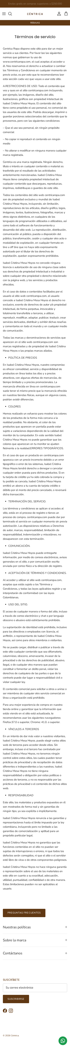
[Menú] (4, 14)
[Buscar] (12, 14)
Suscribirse (16, 999)
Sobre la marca (14, 940)
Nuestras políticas (17, 927)
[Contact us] (63, 1040)
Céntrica (15, 1035)
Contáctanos (12, 953)
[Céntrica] (35, 13)
